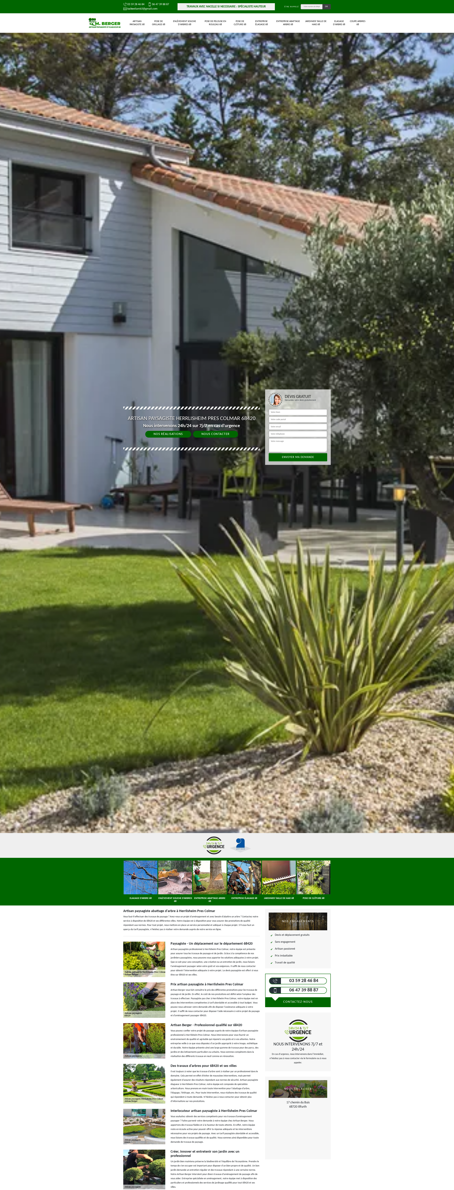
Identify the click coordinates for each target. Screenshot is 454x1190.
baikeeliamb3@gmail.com (142, 8)
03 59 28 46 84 (135, 4)
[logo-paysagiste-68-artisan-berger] (104, 23)
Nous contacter (215, 434)
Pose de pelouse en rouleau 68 (215, 23)
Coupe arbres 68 (357, 23)
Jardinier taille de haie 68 (315, 23)
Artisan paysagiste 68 (137, 23)
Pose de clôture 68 (240, 23)
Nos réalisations (168, 434)
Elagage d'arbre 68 (339, 23)
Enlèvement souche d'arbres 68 (184, 23)
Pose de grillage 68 (158, 23)
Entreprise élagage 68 (261, 23)
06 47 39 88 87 (160, 4)
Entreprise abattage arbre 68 (288, 23)
